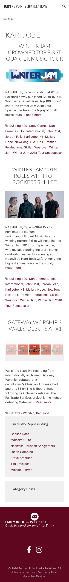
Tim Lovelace (20, 464)
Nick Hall (36, 142)
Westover (40, 147)
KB (41, 136)
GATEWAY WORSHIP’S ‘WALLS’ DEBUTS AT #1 (34, 325)
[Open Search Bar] (64, 6)
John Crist (53, 131)
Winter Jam (28, 300)
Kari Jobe (31, 136)
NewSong (21, 142)
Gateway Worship (21, 413)
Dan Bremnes (38, 279)
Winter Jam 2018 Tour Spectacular (37, 152)
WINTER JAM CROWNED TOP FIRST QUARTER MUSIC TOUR (34, 52)
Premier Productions (34, 295)
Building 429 (18, 125)
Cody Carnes (38, 125)
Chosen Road (20, 434)
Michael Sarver (21, 470)
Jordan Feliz (13, 136)
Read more (34, 115)
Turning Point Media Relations (25, 6)
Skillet (28, 147)
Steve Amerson (21, 458)
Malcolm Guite (21, 440)
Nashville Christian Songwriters (33, 446)
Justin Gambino (22, 452)
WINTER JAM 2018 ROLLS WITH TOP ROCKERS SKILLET (34, 175)
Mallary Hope (35, 289)
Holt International (32, 131)
